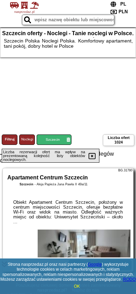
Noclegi (27, 139)
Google (95, 264)
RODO (129, 279)
